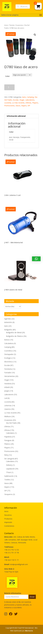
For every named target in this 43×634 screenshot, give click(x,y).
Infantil (7, 387)
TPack (8, 472)
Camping (30, 97)
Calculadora (8, 343)
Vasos (18, 105)
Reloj (6, 455)
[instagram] (5, 614)
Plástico (7, 444)
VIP (29, 105)
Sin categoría (9, 458)
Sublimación (9, 476)
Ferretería (8, 369)
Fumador (7, 372)
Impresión (8, 522)
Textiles (7, 479)
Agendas (7, 319)
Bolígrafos (8, 329)
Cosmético (8, 351)
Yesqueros (8, 494)
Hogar (21, 100)
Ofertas (28, 103)
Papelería (7, 437)
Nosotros (8, 515)
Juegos (7, 391)
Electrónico (8, 362)
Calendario (10, 433)
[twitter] (16, 614)
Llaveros (7, 409)
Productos (8, 519)
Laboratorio (29, 100)
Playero (35, 103)
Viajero (24, 105)
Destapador (8, 354)
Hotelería (7, 383)
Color (7, 76)
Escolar (16, 100)
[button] (35, 35)
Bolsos (7, 340)
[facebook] (10, 614)
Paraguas (8, 440)
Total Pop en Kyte (11, 572)
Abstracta (29, 631)
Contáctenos (9, 526)
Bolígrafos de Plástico (14, 336)
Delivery (9, 465)
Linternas (7, 405)
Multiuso (7, 416)
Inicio (6, 25)
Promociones (9, 105)
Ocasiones (19, 25)
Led (5, 398)
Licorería (7, 103)
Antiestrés (8, 322)
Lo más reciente (18, 103)
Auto (24, 97)
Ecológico (8, 358)
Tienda (11, 25)
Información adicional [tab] (16, 116)
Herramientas (9, 376)
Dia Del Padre (11, 423)
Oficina (7, 430)
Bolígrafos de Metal (13, 332)
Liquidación (10, 469)
